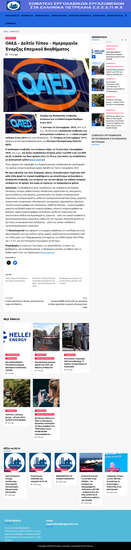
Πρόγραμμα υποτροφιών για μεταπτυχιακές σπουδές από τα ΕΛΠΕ (70, 280)
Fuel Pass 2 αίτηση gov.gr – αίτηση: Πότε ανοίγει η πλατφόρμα (15, 417)
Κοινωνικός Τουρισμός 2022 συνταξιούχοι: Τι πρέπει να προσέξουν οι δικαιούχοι (75, 362)
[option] (110, 51)
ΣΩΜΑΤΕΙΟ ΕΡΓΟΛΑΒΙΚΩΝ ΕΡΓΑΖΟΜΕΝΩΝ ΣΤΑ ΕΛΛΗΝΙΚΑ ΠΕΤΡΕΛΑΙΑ (109, 138)
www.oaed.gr (47, 252)
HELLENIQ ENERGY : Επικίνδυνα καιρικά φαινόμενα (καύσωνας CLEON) (15, 366)
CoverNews (76, 546)
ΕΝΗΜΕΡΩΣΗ (27, 15)
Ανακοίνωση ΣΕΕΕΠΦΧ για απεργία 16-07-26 (39, 479)
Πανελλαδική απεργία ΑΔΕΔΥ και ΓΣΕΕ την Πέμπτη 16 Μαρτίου (45, 365)
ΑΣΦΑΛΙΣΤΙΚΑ (99, 15)
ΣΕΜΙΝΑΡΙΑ (10, 23)
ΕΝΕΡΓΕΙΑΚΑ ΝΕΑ (59, 15)
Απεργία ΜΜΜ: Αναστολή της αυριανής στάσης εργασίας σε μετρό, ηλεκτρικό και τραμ (67, 302)
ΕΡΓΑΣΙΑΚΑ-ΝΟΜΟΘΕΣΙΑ (80, 15)
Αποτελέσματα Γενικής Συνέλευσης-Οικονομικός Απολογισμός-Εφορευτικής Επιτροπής (12, 484)
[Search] (126, 15)
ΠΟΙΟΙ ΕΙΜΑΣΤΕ (12, 15)
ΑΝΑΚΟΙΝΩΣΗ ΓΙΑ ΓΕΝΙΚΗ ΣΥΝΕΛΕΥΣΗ (65, 477)
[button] (20, 123)
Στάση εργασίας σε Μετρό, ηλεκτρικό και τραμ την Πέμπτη (24, 301)
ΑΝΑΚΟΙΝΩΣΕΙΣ (42, 15)
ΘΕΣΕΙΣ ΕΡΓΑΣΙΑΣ (115, 15)
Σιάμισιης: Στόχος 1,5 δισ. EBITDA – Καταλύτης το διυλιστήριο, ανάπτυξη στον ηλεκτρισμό (115, 482)
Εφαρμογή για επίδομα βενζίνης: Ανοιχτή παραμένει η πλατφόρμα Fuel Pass (115, 123)
